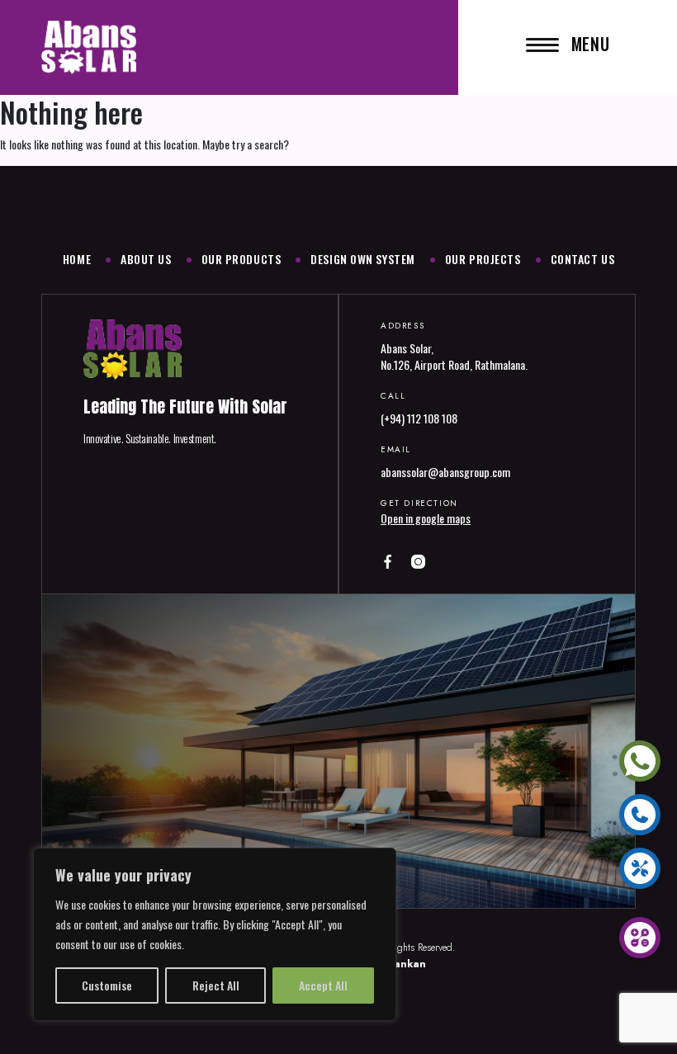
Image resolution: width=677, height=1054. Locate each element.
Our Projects (483, 258)
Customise (107, 985)
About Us (146, 258)
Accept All (323, 985)
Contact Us (583, 258)
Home (77, 258)
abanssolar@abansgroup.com (445, 471)
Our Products (241, 258)
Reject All (215, 985)
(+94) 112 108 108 (419, 418)
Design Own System (362, 258)
